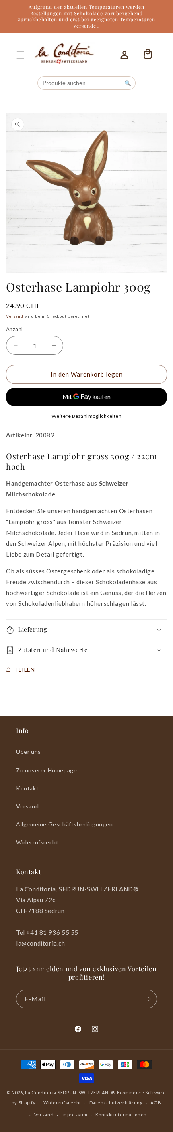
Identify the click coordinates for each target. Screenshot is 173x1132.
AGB (155, 1102)
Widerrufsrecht (37, 842)
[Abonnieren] (148, 999)
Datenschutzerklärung (116, 1102)
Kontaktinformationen (121, 1114)
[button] (20, 55)
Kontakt (27, 788)
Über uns (28, 751)
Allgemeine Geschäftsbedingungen (64, 824)
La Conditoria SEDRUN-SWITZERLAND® (71, 1092)
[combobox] (79, 83)
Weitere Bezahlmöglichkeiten (86, 416)
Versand (14, 316)
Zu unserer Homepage (46, 770)
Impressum (74, 1114)
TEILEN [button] (24, 669)
